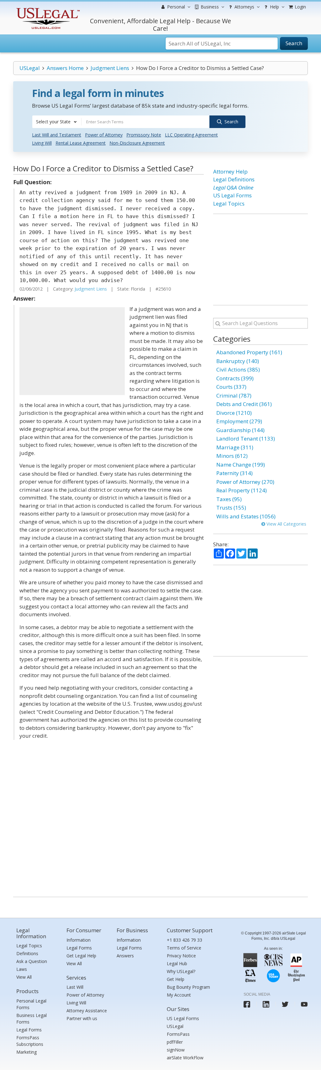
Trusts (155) (231, 507)
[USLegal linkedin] (266, 1004)
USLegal (29, 68)
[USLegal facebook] (247, 1004)
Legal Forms (29, 1030)
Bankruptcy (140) (237, 361)
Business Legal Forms (31, 1018)
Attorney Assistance (86, 1011)
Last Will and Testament (56, 135)
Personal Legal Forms (31, 1004)
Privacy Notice (181, 956)
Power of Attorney (104, 135)
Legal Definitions (234, 179)
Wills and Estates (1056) (246, 516)
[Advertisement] (72, 351)
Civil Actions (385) (238, 369)
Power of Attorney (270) (245, 481)
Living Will (42, 143)
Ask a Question (31, 961)
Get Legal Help (81, 956)
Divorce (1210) (234, 412)
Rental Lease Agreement (80, 143)
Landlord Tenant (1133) (245, 438)
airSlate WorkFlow (185, 1058)
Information (78, 940)
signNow (176, 1050)
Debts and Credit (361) (244, 404)
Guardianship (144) (240, 430)
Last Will (74, 987)
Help (274, 7)
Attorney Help (230, 171)
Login (299, 7)
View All (24, 977)
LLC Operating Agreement (191, 135)
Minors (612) (232, 455)
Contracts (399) (235, 378)
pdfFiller (175, 1042)
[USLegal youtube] (304, 1004)
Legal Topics (229, 203)
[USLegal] (47, 8)
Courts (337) (231, 386)
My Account (179, 995)
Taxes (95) (229, 499)
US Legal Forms (232, 195)
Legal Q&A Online (233, 187)
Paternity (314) (234, 473)
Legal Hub (177, 963)
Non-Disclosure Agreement (137, 143)
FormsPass (178, 1034)
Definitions (27, 953)
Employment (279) (239, 421)
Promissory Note (143, 135)
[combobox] (56, 121)
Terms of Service (184, 948)
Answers (125, 956)
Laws (21, 969)
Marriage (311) (234, 447)
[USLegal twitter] (285, 1004)
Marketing (26, 1052)
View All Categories (285, 524)
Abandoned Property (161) (249, 352)
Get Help (175, 979)
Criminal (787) (233, 395)
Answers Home (65, 68)
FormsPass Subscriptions (29, 1041)
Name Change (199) (240, 464)
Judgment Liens (110, 68)
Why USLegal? (181, 971)
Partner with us (81, 1018)
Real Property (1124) (241, 490)
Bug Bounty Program (188, 987)
